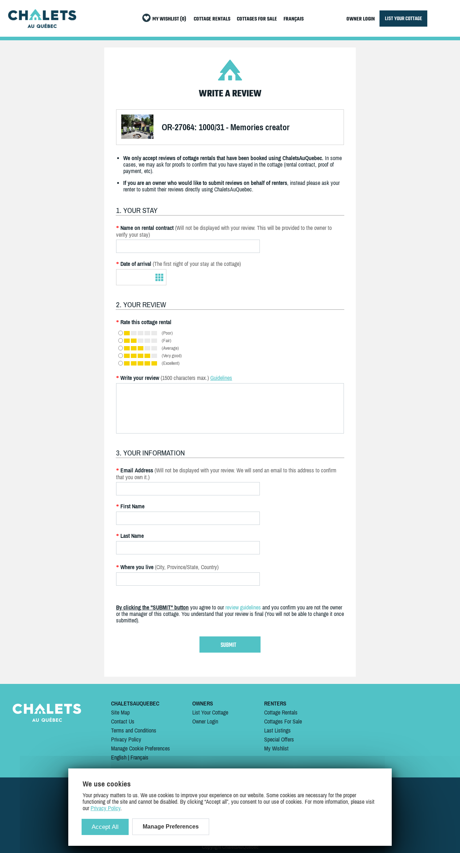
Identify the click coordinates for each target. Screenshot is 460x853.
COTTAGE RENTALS (212, 19)
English (118, 757)
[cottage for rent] (42, 26)
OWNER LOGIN (360, 19)
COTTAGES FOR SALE (257, 19)
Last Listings (277, 730)
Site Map (120, 712)
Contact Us (122, 721)
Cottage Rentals (281, 712)
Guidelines (221, 378)
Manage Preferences (171, 826)
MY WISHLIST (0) (169, 19)
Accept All (105, 826)
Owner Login (205, 721)
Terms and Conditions (133, 730)
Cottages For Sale (283, 721)
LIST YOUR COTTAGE (403, 18)
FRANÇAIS (294, 19)
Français (139, 757)
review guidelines (243, 607)
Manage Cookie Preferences (140, 748)
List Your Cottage (210, 712)
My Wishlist (276, 748)
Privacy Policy (126, 739)
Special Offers (279, 739)
